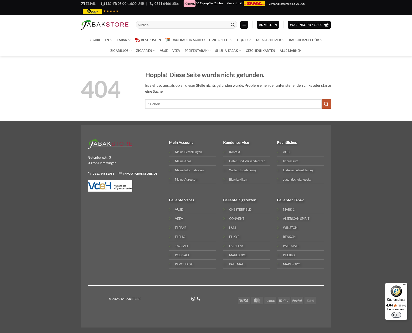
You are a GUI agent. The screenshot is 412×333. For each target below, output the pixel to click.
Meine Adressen (186, 179)
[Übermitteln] (233, 25)
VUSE (164, 51)
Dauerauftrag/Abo (188, 40)
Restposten (151, 40)
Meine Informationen (189, 170)
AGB (286, 152)
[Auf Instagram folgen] (193, 299)
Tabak (122, 40)
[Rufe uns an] (198, 299)
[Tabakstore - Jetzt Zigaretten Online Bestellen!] (105, 25)
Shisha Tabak (226, 51)
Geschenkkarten (260, 51)
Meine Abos (183, 161)
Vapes (189, 200)
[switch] (396, 315)
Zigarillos (119, 51)
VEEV (176, 51)
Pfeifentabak (196, 51)
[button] (244, 25)
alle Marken (291, 51)
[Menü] (404, 286)
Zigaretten (99, 40)
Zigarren (144, 51)
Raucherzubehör (304, 40)
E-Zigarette (219, 40)
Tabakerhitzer (268, 40)
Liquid (242, 40)
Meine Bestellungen (188, 152)
